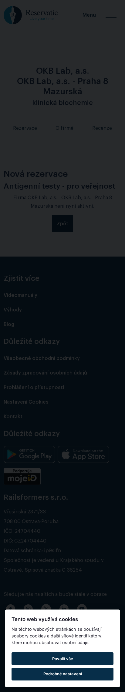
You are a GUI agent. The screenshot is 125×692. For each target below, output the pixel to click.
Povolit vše (62, 658)
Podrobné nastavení (62, 673)
